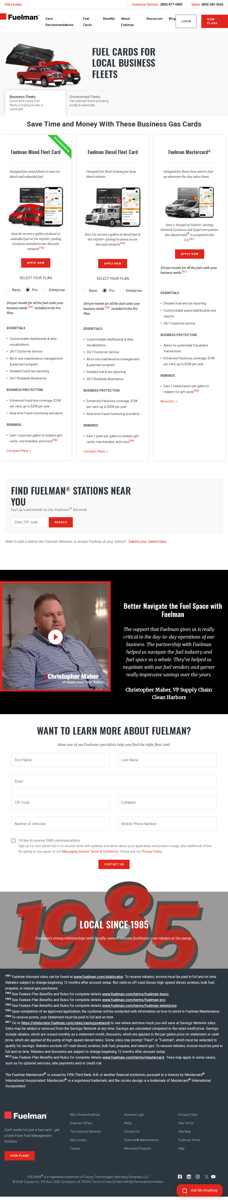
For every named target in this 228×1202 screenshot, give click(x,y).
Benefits (109, 18)
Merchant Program (137, 1148)
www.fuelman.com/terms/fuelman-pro (133, 1000)
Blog (172, 18)
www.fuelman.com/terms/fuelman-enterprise (139, 1006)
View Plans (212, 21)
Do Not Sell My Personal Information (138, 1182)
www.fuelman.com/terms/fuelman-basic (135, 994)
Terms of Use (101, 1182)
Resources (155, 18)
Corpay (75, 1148)
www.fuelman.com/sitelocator (98, 977)
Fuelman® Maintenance (141, 1140)
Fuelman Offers (81, 1123)
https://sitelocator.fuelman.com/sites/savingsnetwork (65, 1023)
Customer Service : (157, 4)
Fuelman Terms (189, 1140)
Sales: (207, 4)
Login (186, 21)
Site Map (184, 1131)
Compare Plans (17, 451)
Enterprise (57, 290)
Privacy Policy (152, 851)
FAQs (128, 1123)
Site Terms (186, 1123)
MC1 (191, 238)
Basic (16, 290)
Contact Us (132, 1131)
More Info (167, 401)
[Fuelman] (19, 18)
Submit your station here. (147, 541)
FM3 (30, 307)
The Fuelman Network (85, 1131)
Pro (35, 290)
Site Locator (13, 4)
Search (61, 522)
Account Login (134, 1114)
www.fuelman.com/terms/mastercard (133, 1057)
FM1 (41, 247)
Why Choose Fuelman (85, 1114)
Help (181, 1148)
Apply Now (36, 262)
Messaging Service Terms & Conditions (90, 851)
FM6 (54, 440)
